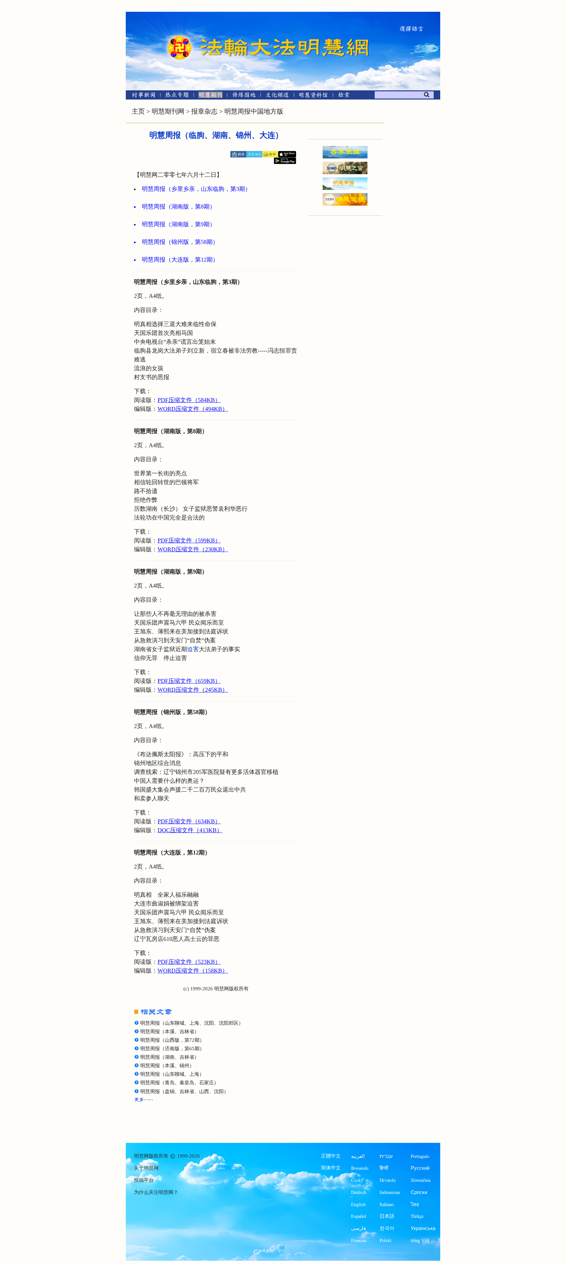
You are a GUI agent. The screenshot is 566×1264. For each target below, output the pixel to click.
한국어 (387, 1228)
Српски (419, 1192)
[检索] (343, 96)
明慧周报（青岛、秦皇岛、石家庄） (179, 1082)
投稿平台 (144, 1180)
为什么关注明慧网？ (156, 1192)
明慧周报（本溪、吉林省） (169, 1031)
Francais (359, 1240)
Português (420, 1156)
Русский (420, 1168)
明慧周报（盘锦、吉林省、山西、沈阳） (184, 1091)
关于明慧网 (146, 1168)
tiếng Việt (420, 1240)
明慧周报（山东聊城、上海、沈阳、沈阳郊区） (191, 1023)
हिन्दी (384, 1168)
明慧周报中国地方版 (253, 111)
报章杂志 (204, 111)
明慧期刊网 (168, 111)
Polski (385, 1240)
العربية (358, 1156)
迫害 (193, 649)
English (358, 1204)
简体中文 (331, 1167)
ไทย (415, 1204)
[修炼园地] (244, 96)
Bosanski (359, 1168)
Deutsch (358, 1192)
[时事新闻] (141, 96)
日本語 (387, 1216)
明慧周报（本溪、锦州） (167, 1065)
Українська (423, 1228)
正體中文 (331, 1156)
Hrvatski (388, 1180)
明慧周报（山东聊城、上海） (172, 1074)
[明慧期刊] (210, 96)
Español (358, 1216)
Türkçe (417, 1216)
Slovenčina (420, 1180)
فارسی (358, 1228)
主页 (138, 111)
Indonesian (390, 1192)
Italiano (387, 1204)
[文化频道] (277, 96)
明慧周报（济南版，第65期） (172, 1048)
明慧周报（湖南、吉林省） (169, 1057)
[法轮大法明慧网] (180, 36)
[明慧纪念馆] (313, 96)
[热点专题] (177, 96)
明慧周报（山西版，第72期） (172, 1040)
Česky (357, 1180)
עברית (386, 1156)
